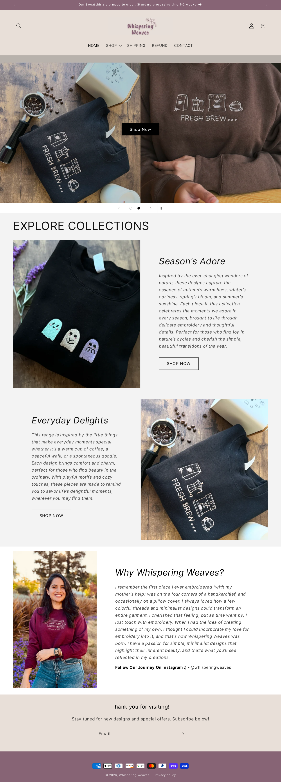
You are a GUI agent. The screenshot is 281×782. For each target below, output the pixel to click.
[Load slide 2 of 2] (139, 208)
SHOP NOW (179, 363)
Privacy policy (165, 775)
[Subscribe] (182, 734)
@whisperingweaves (211, 667)
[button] (19, 26)
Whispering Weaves (134, 775)
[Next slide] (151, 208)
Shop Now (140, 129)
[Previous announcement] (14, 5)
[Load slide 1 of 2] (131, 208)
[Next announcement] (267, 5)
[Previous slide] (119, 208)
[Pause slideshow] (162, 208)
